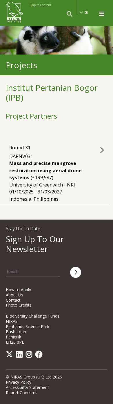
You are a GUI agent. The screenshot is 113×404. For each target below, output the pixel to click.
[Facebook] (40, 355)
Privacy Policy (18, 382)
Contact (13, 300)
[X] (10, 355)
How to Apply (18, 289)
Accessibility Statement (27, 387)
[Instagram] (30, 355)
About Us (14, 295)
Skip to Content (40, 5)
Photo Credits (19, 305)
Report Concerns (21, 392)
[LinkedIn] (20, 355)
